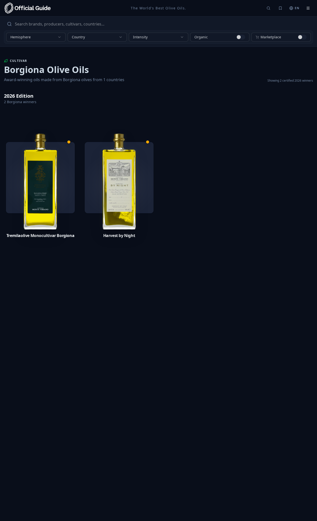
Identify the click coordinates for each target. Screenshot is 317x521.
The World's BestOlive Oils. (158, 8)
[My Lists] (280, 8)
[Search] (268, 8)
